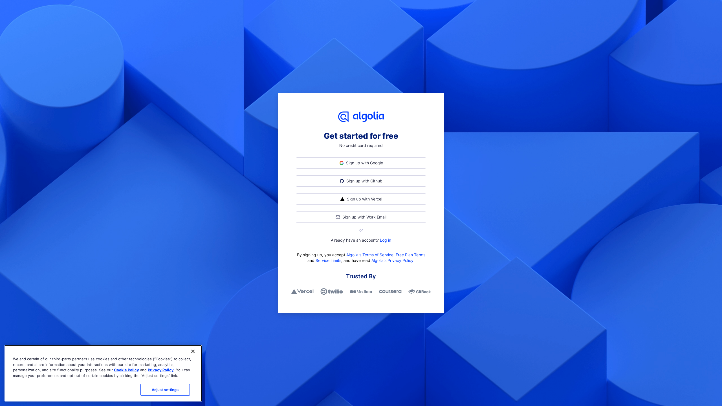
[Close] (193, 351)
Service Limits (328, 260)
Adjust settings (165, 389)
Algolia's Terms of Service (369, 254)
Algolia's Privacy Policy (392, 260)
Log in (385, 240)
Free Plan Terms (410, 254)
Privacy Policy (161, 370)
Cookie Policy (126, 370)
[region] (103, 373)
